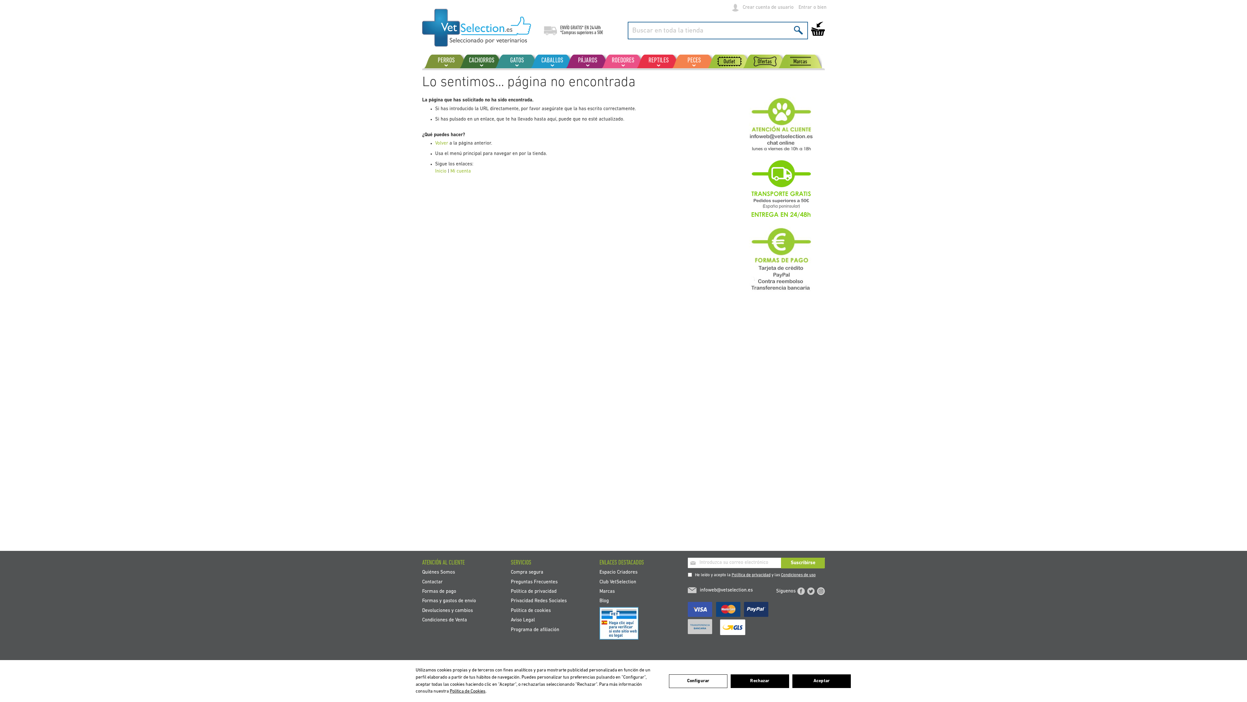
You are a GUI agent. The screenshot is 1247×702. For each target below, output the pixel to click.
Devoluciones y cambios (447, 610)
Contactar (432, 581)
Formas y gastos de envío (449, 601)
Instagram (821, 591)
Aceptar (821, 681)
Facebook (801, 591)
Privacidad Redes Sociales (539, 601)
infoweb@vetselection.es (726, 590)
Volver (441, 143)
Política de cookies (531, 610)
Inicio (441, 171)
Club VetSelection (617, 581)
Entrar (805, 7)
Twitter (811, 591)
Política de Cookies (467, 691)
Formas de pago (439, 591)
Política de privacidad (751, 575)
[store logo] (476, 27)
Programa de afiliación (535, 629)
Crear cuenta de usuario (768, 7)
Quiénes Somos (438, 572)
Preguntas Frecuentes (534, 581)
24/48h (595, 28)
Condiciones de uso (798, 575)
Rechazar (759, 681)
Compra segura (527, 572)
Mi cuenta (460, 171)
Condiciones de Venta (444, 620)
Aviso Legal (523, 620)
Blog (604, 601)
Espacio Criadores (618, 572)
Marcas (607, 591)
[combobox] (718, 30)
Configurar (698, 681)
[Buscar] (798, 30)
